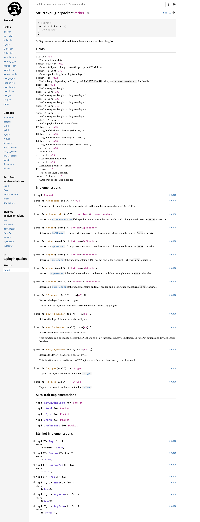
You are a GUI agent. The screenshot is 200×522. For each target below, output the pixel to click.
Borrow (53, 453)
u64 (50, 56)
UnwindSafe (9, 203)
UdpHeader (89, 268)
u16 (57, 105)
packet (66, 13)
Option (82, 214)
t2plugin (52, 13)
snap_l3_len (9, 83)
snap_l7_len (9, 91)
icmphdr (7, 122)
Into (57, 482)
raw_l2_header (10, 147)
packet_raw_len (11, 74)
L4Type (76, 381)
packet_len (9, 70)
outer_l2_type (10, 57)
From (52, 476)
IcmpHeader (91, 281)
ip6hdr (6, 130)
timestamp (9, 164)
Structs (8, 265)
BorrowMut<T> (10, 229)
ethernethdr (9, 117)
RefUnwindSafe (11, 194)
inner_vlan (8, 36)
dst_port (7, 32)
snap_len (8, 95)
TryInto (59, 506)
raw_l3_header (10, 151)
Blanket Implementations (14, 213)
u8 (79, 295)
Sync (49, 414)
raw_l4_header (10, 156)
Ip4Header (89, 227)
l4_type (7, 139)
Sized (60, 447)
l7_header (8, 143)
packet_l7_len (10, 66)
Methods (9, 112)
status (6, 104)
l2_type (7, 44)
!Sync (6, 190)
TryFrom (59, 494)
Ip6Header (89, 241)
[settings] (174, 4)
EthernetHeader (100, 214)
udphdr (7, 168)
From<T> (7, 233)
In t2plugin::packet (15, 257)
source (167, 12)
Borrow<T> (8, 224)
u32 (61, 63)
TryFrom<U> (9, 241)
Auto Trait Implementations (14, 179)
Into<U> (7, 237)
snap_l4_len (9, 87)
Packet (8, 20)
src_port (7, 100)
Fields (7, 27)
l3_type (7, 134)
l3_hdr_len (8, 49)
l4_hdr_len (8, 53)
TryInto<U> (8, 246)
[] (174, 12)
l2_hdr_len (8, 40)
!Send (6, 186)
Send (49, 408)
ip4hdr (6, 126)
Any (5, 220)
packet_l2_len (10, 61)
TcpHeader (89, 254)
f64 (77, 200)
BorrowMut (56, 465)
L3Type (76, 368)
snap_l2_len (9, 78)
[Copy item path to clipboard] (88, 13)
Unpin (6, 199)
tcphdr (7, 160)
